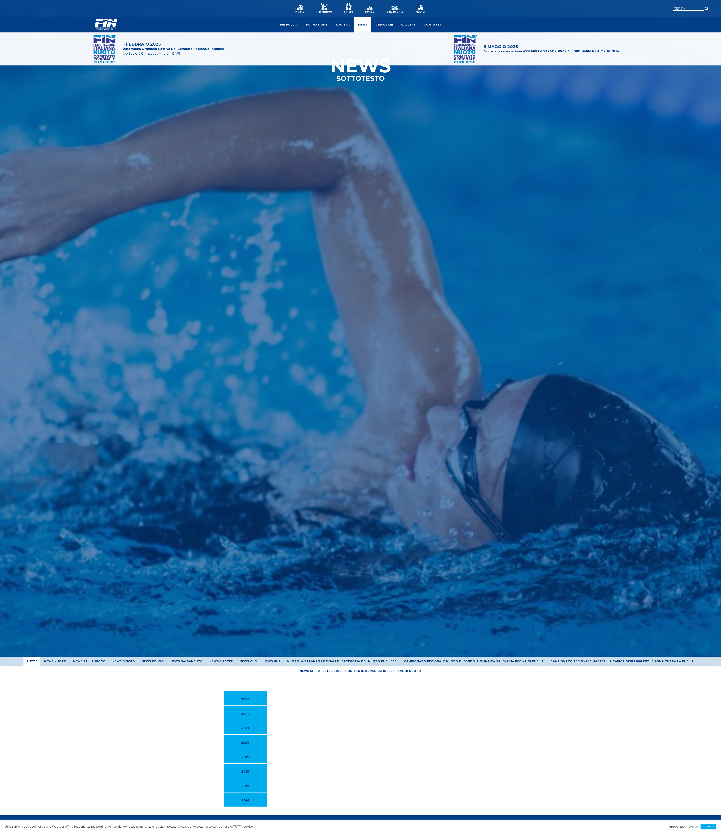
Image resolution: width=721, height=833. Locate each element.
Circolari (384, 24)
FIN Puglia (289, 24)
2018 (245, 771)
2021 (245, 728)
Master (420, 11)
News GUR (272, 661)
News (362, 24)
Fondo (369, 11)
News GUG (248, 661)
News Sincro (123, 661)
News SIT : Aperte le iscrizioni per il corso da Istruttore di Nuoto (360, 671)
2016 (245, 800)
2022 (245, 714)
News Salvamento (187, 661)
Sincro (348, 11)
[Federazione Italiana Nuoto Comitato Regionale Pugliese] (106, 24)
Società (343, 24)
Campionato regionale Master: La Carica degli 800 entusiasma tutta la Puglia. (623, 661)
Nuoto (299, 11)
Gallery (408, 24)
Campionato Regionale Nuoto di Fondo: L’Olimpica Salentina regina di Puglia (474, 661)
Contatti (432, 24)
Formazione (316, 24)
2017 (245, 786)
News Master (221, 661)
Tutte (31, 661)
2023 (245, 699)
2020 (245, 742)
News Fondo (153, 661)
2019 (245, 757)
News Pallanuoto (89, 661)
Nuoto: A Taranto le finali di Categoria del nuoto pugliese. (342, 661)
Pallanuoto (324, 11)
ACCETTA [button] (708, 826)
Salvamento (394, 11)
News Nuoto (55, 661)
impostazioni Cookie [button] (683, 826)
